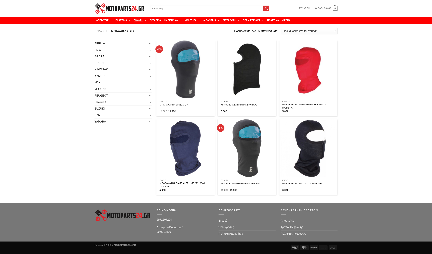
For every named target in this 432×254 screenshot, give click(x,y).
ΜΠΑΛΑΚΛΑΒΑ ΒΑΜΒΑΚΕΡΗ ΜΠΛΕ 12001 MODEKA (182, 185)
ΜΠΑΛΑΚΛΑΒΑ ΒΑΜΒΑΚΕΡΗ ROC (239, 104)
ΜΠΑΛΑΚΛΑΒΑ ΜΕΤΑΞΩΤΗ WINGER (302, 183)
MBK (97, 82)
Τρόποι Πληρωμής (292, 227)
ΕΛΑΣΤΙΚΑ (121, 20)
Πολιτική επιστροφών (293, 233)
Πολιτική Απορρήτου (231, 233)
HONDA (99, 63)
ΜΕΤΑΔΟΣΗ (229, 20)
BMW (97, 50)
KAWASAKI (101, 69)
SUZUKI (99, 108)
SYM (97, 115)
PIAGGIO (100, 102)
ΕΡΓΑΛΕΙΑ (155, 20)
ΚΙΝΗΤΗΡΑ (191, 20)
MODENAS (101, 89)
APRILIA (99, 43)
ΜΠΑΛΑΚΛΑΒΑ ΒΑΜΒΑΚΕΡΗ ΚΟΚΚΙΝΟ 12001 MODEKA (307, 106)
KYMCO (99, 76)
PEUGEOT (101, 95)
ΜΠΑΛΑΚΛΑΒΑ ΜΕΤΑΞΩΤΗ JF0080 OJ (242, 183)
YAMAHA (100, 121)
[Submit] (266, 8)
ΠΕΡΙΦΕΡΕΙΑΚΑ (251, 20)
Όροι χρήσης (226, 227)
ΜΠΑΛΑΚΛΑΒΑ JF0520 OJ (173, 104)
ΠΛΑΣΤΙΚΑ (273, 20)
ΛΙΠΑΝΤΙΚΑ (209, 20)
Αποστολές (287, 220)
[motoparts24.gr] (119, 8)
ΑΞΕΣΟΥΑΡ (102, 20)
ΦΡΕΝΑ (286, 20)
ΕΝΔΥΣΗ (138, 20)
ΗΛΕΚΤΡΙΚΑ (171, 20)
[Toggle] (150, 44)
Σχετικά (223, 220)
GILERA (99, 56)
